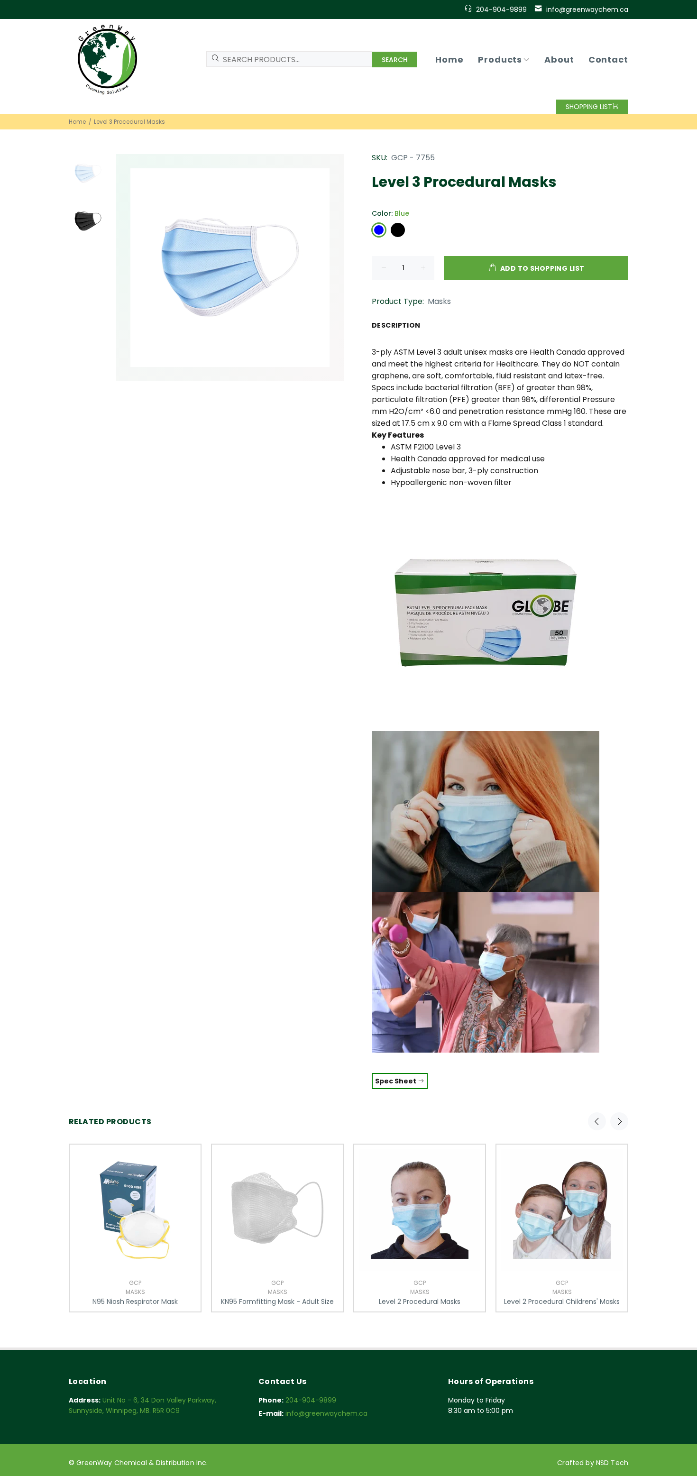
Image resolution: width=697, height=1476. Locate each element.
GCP (135, 1283)
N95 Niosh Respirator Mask (135, 1301)
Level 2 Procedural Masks (419, 1301)
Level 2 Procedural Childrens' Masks (562, 1301)
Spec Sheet (396, 1081)
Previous (597, 1121)
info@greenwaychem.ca (587, 9)
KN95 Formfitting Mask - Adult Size (277, 1301)
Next (619, 1121)
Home (77, 122)
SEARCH (395, 59)
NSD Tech (612, 1462)
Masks (439, 301)
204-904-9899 (501, 9)
